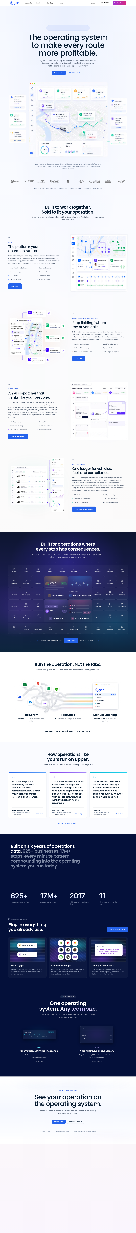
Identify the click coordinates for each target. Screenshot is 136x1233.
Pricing (50, 3)
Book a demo (59, 73)
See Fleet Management (84, 509)
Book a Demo (119, 3)
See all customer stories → (68, 823)
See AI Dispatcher (18, 436)
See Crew (15, 286)
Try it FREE (105, 3)
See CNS (79, 358)
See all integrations (118, 929)
